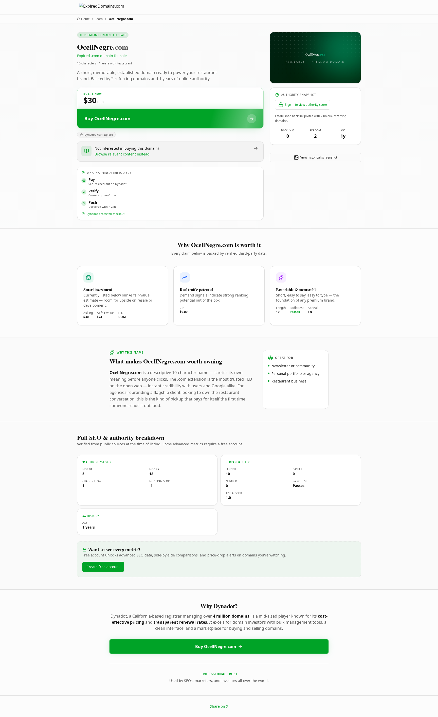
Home (85, 19)
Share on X (219, 706)
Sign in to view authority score (306, 104)
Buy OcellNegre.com (215, 646)
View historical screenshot (318, 157)
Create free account (103, 566)
